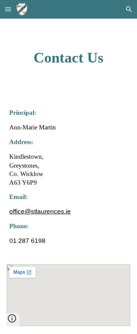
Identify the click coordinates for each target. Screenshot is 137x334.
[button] (8, 9)
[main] (68, 58)
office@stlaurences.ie (40, 211)
